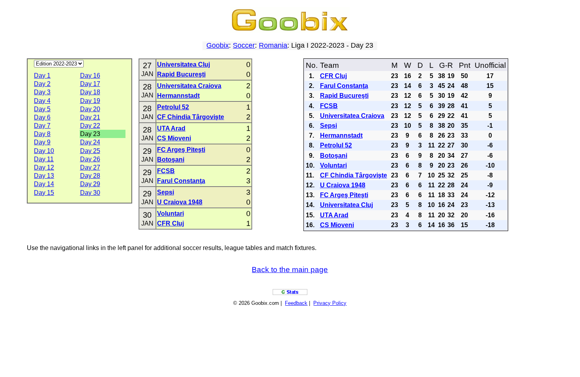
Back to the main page (290, 269)
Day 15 (44, 192)
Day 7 (42, 125)
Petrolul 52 (173, 107)
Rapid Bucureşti (181, 74)
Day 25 (90, 150)
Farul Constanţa (181, 180)
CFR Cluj (170, 223)
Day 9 (42, 142)
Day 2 (42, 83)
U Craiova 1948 (179, 202)
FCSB (166, 171)
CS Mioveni (174, 138)
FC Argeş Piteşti (181, 149)
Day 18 (90, 92)
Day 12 (44, 167)
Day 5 (42, 109)
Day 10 (44, 150)
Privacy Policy (329, 303)
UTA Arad (171, 128)
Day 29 (90, 184)
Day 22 (90, 125)
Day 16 (90, 75)
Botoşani (170, 159)
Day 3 (42, 92)
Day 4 (42, 100)
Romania (273, 45)
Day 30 (90, 192)
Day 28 (90, 175)
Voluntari (170, 213)
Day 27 (90, 167)
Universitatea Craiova (189, 85)
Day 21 (90, 117)
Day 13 (44, 175)
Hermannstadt (178, 95)
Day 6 (42, 117)
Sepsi (165, 192)
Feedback (296, 303)
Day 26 (90, 159)
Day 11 (44, 159)
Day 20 (90, 109)
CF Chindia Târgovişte (190, 117)
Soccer (244, 45)
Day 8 (42, 134)
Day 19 (90, 100)
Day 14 (44, 184)
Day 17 (90, 83)
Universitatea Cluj (183, 64)
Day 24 (90, 142)
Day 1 (42, 75)
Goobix (217, 45)
